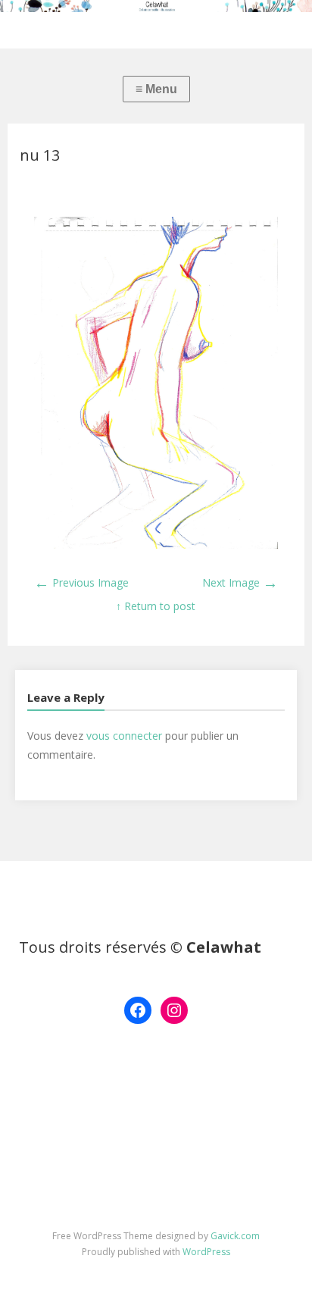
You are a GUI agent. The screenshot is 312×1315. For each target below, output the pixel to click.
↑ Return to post (155, 606)
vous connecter (124, 735)
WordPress (206, 1251)
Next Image (240, 582)
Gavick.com (235, 1235)
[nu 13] (155, 544)
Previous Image (81, 582)
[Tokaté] (156, 6)
